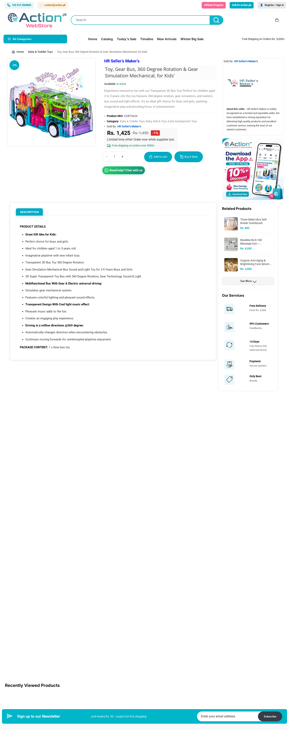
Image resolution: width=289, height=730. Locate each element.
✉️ (53, 5)
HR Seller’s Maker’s (122, 61)
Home (20, 51)
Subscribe (270, 716)
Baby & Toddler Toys (40, 51)
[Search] (216, 20)
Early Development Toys (182, 121)
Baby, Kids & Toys (156, 121)
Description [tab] (29, 212)
